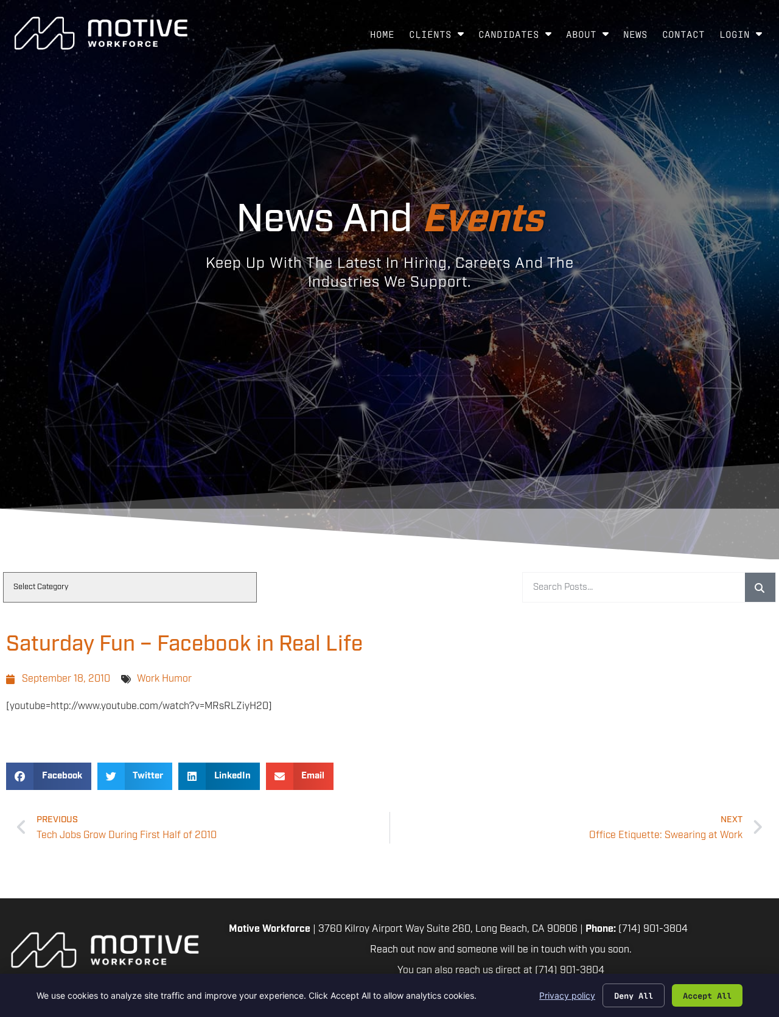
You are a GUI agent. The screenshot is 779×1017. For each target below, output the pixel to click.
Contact (687, 36)
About (591, 36)
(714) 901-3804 (653, 929)
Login (744, 36)
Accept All (707, 995)
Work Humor (164, 679)
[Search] (760, 587)
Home (386, 36)
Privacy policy (567, 995)
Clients (440, 36)
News (639, 36)
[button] (48, 776)
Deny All (633, 995)
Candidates (518, 36)
